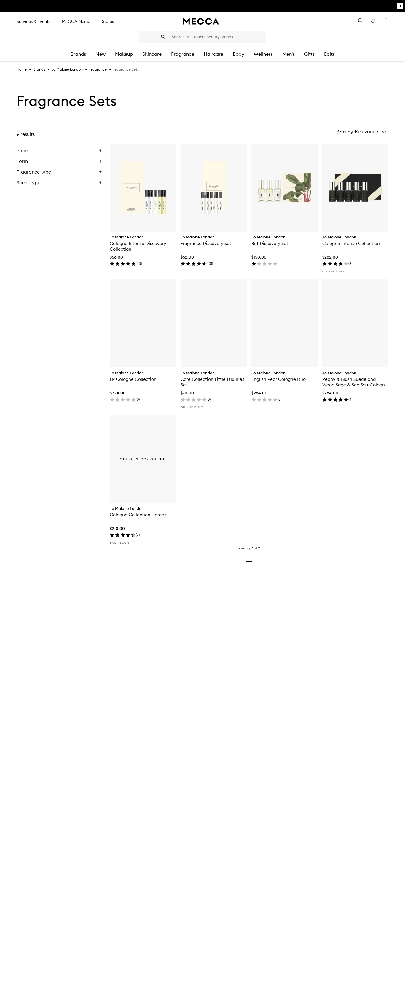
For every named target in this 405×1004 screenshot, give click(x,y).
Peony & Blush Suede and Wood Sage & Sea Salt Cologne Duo (355, 382)
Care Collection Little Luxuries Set (212, 382)
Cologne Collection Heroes (138, 515)
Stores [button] (108, 21)
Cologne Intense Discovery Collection (138, 246)
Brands (39, 69)
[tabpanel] (202, 345)
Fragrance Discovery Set (206, 243)
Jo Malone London (67, 69)
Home (22, 69)
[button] (370, 132)
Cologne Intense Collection (351, 243)
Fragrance (98, 69)
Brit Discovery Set (269, 243)
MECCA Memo (76, 21)
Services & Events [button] (33, 21)
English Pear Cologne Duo (278, 379)
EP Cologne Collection (133, 379)
